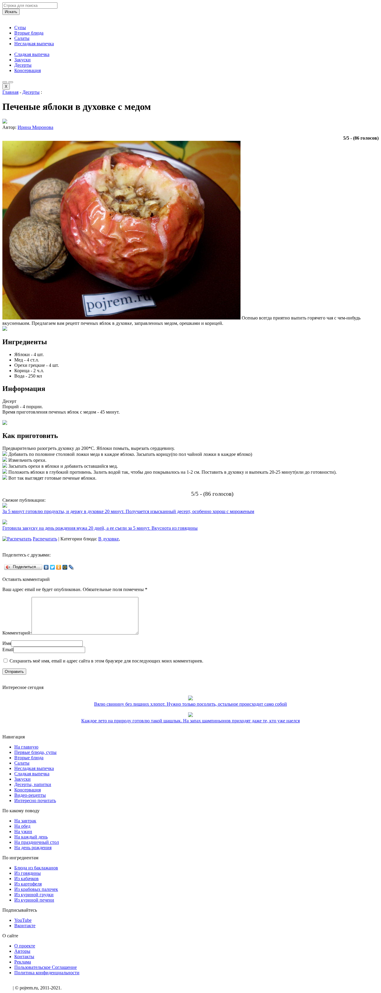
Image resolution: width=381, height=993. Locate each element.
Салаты (21, 38)
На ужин (23, 831)
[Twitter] (52, 567)
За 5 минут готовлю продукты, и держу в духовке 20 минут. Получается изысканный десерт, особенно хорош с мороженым (128, 511)
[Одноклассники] (59, 567)
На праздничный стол (36, 842)
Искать (11, 12)
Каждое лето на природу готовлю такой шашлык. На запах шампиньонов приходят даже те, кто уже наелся (190, 720)
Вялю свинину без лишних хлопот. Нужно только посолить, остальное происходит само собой (190, 704)
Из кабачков (26, 878)
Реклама (22, 961)
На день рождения (32, 847)
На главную (26, 746)
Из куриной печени (34, 899)
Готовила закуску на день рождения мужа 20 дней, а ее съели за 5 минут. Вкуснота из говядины (100, 528)
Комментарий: (17, 632)
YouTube (23, 920)
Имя (6, 643)
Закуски (22, 59)
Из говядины (27, 873)
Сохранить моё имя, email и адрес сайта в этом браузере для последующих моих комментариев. (106, 660)
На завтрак (25, 820)
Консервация (27, 70)
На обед (22, 826)
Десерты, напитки (32, 784)
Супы (20, 27)
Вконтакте (24, 925)
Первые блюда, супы (35, 752)
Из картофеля (28, 883)
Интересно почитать (35, 800)
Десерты (23, 65)
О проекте (24, 945)
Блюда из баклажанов (36, 867)
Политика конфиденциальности (46, 972)
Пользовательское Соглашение (45, 967)
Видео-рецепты (30, 795)
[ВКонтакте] (46, 567)
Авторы (22, 951)
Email (7, 649)
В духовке (108, 538)
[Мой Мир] (65, 567)
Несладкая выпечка (34, 43)
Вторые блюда (28, 32)
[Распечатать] (17, 538)
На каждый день (31, 836)
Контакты (24, 956)
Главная (10, 92)
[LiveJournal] (71, 567)
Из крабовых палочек (36, 889)
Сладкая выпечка (31, 54)
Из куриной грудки (34, 894)
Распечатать (45, 538)
